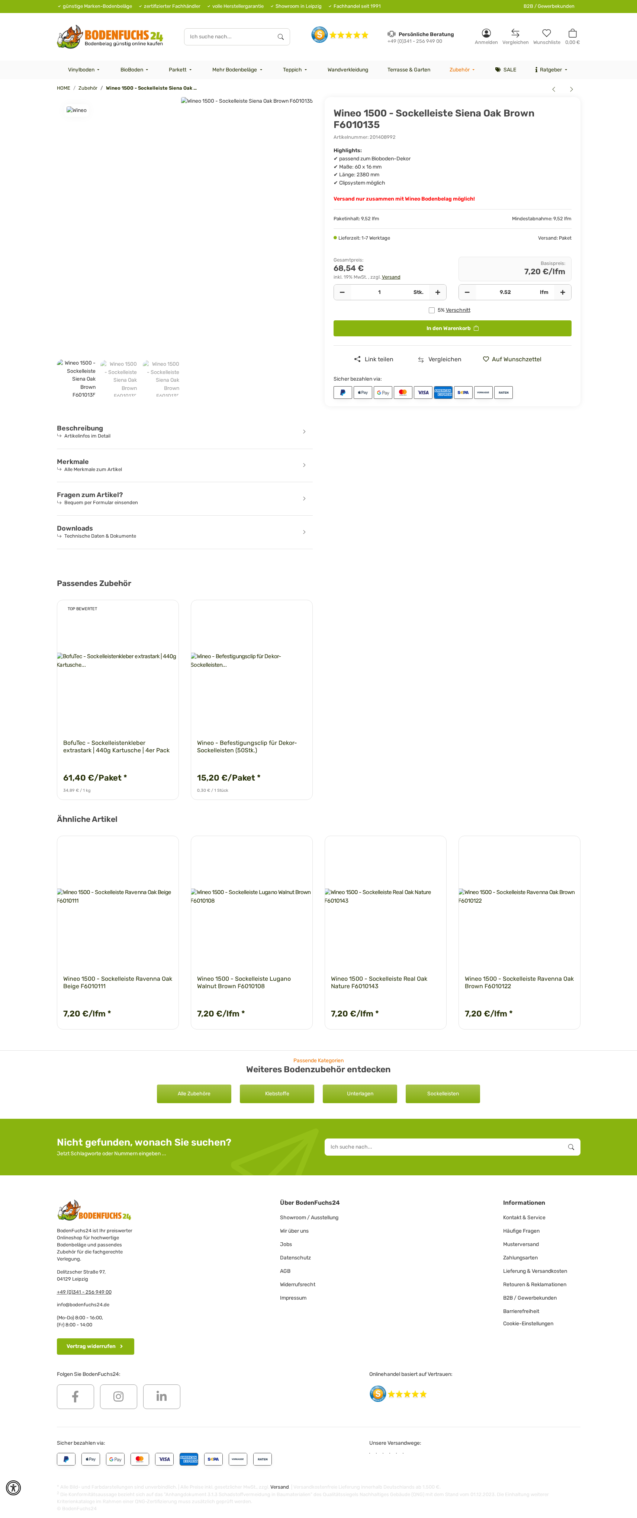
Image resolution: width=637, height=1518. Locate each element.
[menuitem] (85, 70)
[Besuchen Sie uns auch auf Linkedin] (161, 1396)
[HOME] (110, 37)
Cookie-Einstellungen (528, 1323)
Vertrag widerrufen (91, 1346)
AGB (285, 1271)
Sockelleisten (443, 1094)
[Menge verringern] (342, 292)
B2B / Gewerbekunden (549, 6)
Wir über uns (294, 1231)
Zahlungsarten (520, 1258)
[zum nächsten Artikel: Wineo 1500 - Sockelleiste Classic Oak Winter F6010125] (571, 89)
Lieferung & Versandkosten (535, 1271)
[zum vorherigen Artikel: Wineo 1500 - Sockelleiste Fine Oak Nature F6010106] (554, 89)
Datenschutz (295, 1258)
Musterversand (521, 1244)
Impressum (293, 1298)
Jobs (286, 1244)
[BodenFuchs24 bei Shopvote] (340, 34)
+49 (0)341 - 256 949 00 (84, 1292)
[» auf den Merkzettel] (166, 612)
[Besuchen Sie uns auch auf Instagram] (118, 1396)
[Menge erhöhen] (437, 292)
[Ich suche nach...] (281, 37)
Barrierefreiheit (521, 1311)
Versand (391, 277)
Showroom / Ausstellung (309, 1217)
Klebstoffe (277, 1094)
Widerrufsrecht (297, 1284)
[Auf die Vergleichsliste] (147, 612)
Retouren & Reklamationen (534, 1284)
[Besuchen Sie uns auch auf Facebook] (75, 1396)
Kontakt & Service (524, 1217)
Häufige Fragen (521, 1231)
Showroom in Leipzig (299, 6)
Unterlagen (360, 1094)
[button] (486, 36)
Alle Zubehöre (194, 1094)
